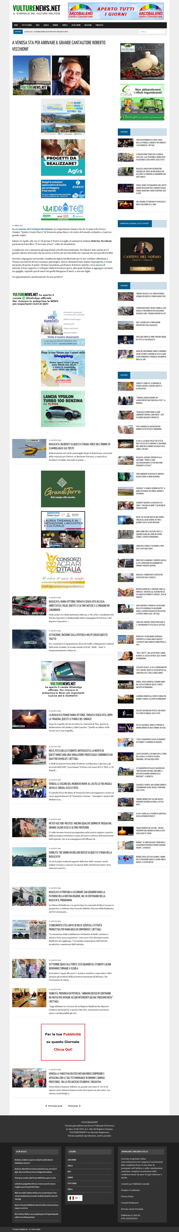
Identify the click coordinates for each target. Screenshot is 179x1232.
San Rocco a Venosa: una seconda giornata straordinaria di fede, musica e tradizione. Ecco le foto (151, 787)
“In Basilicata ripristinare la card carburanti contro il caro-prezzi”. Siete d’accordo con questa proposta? (150, 415)
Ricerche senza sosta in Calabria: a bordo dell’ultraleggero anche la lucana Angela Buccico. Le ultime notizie (151, 859)
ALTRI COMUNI (76, 25)
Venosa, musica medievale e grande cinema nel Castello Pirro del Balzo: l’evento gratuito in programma (150, 684)
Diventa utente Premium (132, 1209)
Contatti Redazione (130, 1202)
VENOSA (64, 25)
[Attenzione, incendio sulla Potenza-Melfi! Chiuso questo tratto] (29, 646)
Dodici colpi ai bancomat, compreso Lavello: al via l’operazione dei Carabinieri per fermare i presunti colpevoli (151, 563)
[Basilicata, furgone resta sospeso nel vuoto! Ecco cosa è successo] (126, 580)
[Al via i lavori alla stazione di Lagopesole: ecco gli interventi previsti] (126, 819)
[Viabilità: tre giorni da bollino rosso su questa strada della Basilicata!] (29, 864)
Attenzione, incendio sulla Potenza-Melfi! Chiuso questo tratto (35, 1178)
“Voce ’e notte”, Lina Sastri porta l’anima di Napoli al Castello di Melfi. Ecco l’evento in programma (151, 656)
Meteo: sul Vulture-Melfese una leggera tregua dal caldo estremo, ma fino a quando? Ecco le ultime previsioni (150, 520)
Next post (73, 1105)
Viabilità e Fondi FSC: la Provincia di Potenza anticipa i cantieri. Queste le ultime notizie (149, 386)
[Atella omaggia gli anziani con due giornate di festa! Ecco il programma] (126, 432)
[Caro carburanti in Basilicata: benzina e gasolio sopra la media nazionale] (126, 479)
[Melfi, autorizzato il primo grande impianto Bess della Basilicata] (126, 328)
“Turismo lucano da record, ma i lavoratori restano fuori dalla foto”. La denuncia (150, 400)
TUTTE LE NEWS (27, 25)
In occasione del (32, 229)
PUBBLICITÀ (99, 25)
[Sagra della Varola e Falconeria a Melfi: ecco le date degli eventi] (126, 551)
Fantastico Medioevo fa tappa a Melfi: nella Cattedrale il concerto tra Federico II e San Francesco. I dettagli (151, 142)
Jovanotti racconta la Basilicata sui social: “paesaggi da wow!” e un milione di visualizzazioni (150, 505)
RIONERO (55, 25)
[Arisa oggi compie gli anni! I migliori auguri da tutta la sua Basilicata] (126, 342)
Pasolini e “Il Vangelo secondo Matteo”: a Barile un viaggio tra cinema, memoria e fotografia (150, 491)
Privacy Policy (127, 1196)
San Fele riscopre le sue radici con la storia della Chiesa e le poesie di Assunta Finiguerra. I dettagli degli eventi (151, 756)
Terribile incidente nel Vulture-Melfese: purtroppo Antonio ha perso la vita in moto (149, 802)
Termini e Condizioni (130, 1190)
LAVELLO (46, 25)
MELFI (37, 25)
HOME (16, 25)
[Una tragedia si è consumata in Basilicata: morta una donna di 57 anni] (126, 207)
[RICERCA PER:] (152, 32)
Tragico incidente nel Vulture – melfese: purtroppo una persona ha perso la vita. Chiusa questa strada (150, 831)
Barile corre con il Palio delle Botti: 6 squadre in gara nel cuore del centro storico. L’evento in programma (149, 534)
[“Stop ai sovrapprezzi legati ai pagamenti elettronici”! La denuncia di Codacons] (126, 745)
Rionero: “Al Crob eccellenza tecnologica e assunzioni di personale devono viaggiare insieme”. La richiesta (150, 845)
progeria (98, 261)
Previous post (55, 1105)
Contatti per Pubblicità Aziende (135, 1184)
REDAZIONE (88, 25)
